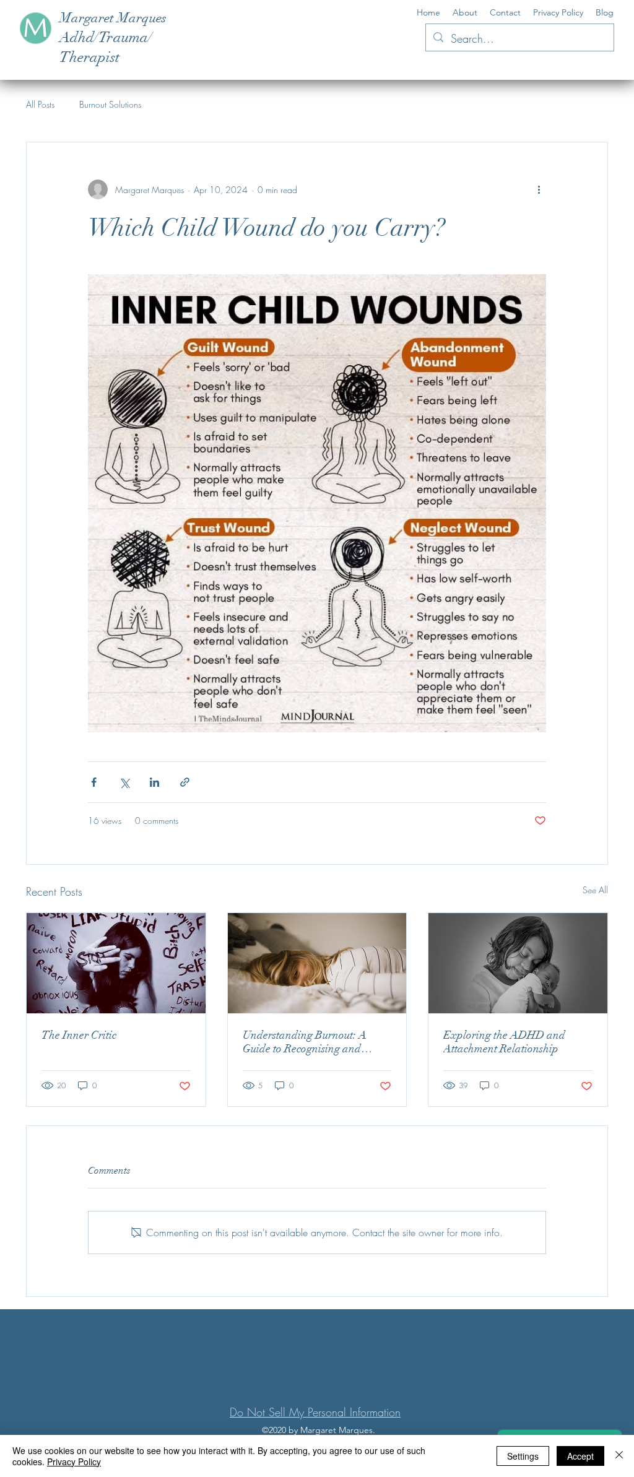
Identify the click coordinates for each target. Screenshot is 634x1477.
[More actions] (538, 189)
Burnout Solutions (110, 104)
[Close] (619, 1456)
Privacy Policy (74, 1461)
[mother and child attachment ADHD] (517, 963)
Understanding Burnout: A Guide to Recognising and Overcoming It (305, 1041)
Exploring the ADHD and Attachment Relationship (504, 1041)
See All (595, 890)
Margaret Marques (113, 17)
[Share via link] (185, 782)
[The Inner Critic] (116, 963)
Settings (523, 1456)
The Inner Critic (78, 1035)
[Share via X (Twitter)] (124, 782)
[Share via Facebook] (94, 782)
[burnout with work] (317, 963)
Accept (580, 1456)
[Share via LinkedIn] (154, 782)
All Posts (40, 104)
